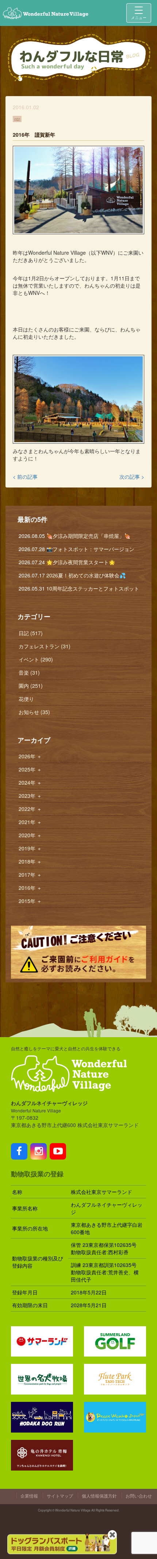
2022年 (30, 808)
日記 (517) (31, 633)
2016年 (30, 887)
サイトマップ (60, 1495)
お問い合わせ (139, 1495)
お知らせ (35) (34, 712)
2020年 (30, 835)
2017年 (30, 874)
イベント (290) (36, 659)
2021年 (30, 822)
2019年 (30, 848)
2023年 (30, 795)
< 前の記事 (25, 476)
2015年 (30, 900)
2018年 (30, 861)
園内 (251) (31, 685)
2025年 (30, 769)
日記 (17, 119)
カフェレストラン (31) (44, 646)
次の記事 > (131, 476)
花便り (26, 698)
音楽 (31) (29, 672)
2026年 (30, 756)
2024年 (30, 782)
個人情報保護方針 (99, 1495)
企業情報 (29, 1495)
